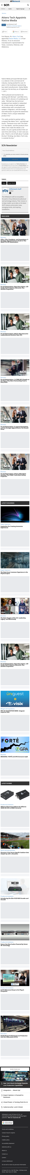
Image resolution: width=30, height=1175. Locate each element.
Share (5, 31)
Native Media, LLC (15, 38)
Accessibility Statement (8, 1143)
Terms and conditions (8, 1129)
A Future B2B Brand (7, 1161)
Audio (10, 9)
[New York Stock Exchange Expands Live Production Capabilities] (15, 1079)
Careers (4, 1157)
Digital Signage (20, 9)
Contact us (5, 1154)
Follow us (17, 31)
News (3, 25)
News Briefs (11, 183)
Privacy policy (5, 1136)
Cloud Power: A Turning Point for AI (15, 1102)
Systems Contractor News (14, 26)
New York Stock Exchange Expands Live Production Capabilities (15, 1084)
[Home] (15, 1)
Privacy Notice (22, 165)
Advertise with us (6, 1147)
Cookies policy (5, 1140)
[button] (2, 5)
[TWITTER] (10, 193)
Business (4, 13)
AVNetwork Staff (12, 24)
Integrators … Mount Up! (11, 1090)
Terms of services (21, 164)
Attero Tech (16, 36)
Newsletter (25, 31)
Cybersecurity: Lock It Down (13, 1107)
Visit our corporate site (14, 1117)
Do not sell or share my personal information (14, 1164)
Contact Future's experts (8, 1133)
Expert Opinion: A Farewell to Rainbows (13, 1096)
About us (4, 1150)
